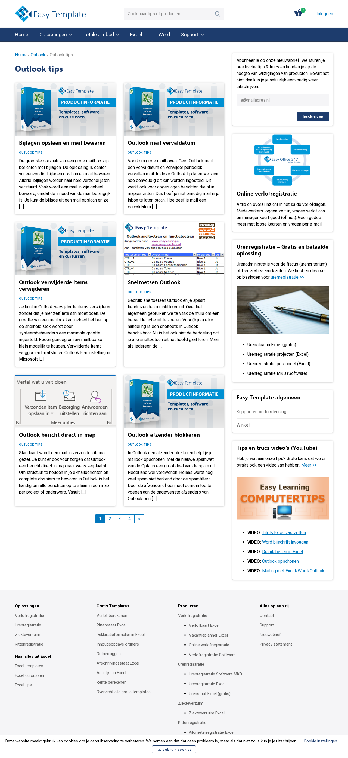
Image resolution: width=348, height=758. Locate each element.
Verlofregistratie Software (212, 654)
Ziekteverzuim (27, 634)
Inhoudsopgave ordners (118, 644)
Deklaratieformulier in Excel (121, 634)
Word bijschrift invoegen (285, 542)
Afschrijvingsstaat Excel (118, 663)
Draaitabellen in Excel (282, 551)
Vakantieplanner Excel (208, 635)
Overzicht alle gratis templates (124, 691)
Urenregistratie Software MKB (215, 674)
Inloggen (324, 13)
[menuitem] (22, 35)
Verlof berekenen (112, 615)
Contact (267, 615)
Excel (136, 34)
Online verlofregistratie (209, 645)
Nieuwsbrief (270, 634)
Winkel (243, 425)
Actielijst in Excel (111, 672)
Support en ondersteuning (262, 411)
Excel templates (29, 665)
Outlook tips (31, 152)
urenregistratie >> (287, 277)
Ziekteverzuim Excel (207, 713)
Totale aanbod (98, 34)
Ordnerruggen (109, 653)
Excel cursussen (29, 675)
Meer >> (309, 465)
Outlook (38, 54)
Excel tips (23, 685)
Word (164, 34)
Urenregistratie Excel (207, 683)
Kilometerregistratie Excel (211, 732)
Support (189, 34)
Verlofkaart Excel (204, 625)
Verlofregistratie (29, 615)
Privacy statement (276, 644)
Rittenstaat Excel (111, 625)
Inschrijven (313, 116)
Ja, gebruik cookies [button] (174, 749)
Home (22, 34)
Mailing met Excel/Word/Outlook (293, 570)
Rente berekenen (111, 682)
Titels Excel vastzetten (284, 532)
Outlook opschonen (280, 561)
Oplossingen (53, 34)
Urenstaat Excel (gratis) (210, 693)
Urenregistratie (28, 625)
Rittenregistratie (29, 644)
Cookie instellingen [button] (320, 741)
